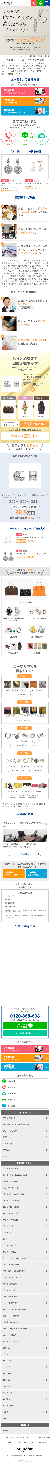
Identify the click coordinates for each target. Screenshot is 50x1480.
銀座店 (5, 1430)
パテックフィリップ (11, 1213)
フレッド (6, 1367)
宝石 (5, 1137)
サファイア (7, 1392)
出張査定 (11, 1099)
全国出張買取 (33, 873)
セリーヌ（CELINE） (11, 1303)
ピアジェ (6, 1380)
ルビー (5, 1239)
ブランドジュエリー (11, 1131)
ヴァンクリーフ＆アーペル (13, 1194)
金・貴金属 (7, 1143)
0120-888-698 (25, 1016)
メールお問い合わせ (25, 1033)
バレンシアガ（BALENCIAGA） (15, 1309)
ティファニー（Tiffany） (13, 1277)
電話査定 (11, 1087)
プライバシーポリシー (24, 1442)
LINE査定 (11, 1081)
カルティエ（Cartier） (12, 1200)
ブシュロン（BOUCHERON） (14, 1271)
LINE (40, 3)
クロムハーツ (8, 1360)
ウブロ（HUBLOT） (11, 1220)
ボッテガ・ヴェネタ (11, 1341)
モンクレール (8, 1412)
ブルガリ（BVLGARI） (11, 1264)
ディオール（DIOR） (11, 1322)
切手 (5, 1156)
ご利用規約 (41, 1442)
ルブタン (6, 1399)
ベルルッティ (8, 1405)
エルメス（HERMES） (11, 1168)
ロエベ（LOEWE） (10, 1335)
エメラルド (7, 1232)
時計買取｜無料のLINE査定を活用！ (17, 1124)
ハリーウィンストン (11, 1188)
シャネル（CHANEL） (11, 1181)
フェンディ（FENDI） (11, 1316)
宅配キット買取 (11, 873)
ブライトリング (9, 1290)
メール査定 (12, 1093)
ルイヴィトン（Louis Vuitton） (15, 1175)
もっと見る (25, 854)
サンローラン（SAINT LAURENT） (16, 1258)
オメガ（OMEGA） (10, 1284)
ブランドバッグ (9, 1118)
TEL (34, 3)
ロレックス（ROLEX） (12, 1207)
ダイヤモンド (8, 1226)
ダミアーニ (7, 1354)
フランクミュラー (10, 1296)
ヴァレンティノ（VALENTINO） (15, 1328)
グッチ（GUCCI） (10, 1245)
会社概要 (7, 1442)
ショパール (7, 1373)
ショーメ (6, 1386)
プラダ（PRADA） (10, 1252)
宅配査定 (11, 1105)
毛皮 (5, 1418)
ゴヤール (6, 1348)
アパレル (6, 1150)
